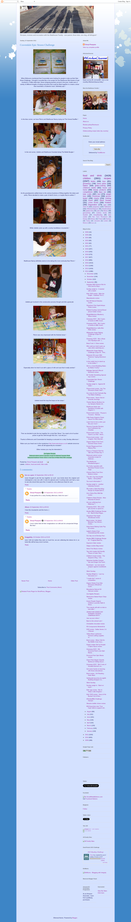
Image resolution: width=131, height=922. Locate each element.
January (90, 731)
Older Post (74, 581)
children (27, 464)
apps (105, 205)
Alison (27, 507)
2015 (87, 263)
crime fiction (93, 203)
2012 (87, 271)
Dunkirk (85, 215)
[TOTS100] (87, 830)
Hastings (108, 219)
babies (85, 186)
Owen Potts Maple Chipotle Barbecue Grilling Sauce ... (95, 660)
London (106, 221)
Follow (85, 809)
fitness (106, 211)
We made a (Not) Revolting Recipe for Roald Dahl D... (95, 489)
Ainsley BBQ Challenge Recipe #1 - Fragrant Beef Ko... (96, 539)
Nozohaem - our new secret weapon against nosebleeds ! (96, 566)
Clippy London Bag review (94, 546)
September (90, 282)
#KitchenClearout (92, 209)
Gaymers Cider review (93, 543)
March (89, 725)
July (88, 714)
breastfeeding (98, 215)
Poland (100, 219)
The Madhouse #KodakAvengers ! (93, 462)
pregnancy (96, 207)
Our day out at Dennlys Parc (95, 535)
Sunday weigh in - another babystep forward (94, 485)
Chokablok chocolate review (95, 624)
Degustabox (92, 205)
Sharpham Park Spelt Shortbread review (93, 516)
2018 (87, 254)
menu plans (101, 184)
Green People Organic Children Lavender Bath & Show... (95, 602)
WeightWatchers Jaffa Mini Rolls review (95, 329)
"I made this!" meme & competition (93, 579)
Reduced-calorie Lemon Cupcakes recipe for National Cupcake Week (49, 455)
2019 (87, 251)
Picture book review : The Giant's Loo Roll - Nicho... (95, 433)
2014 (87, 265)
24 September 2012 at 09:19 (44, 475)
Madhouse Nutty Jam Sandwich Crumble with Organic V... (94, 408)
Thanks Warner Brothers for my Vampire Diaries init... (95, 403)
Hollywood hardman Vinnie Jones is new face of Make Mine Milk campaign (50, 457)
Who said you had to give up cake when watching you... (95, 347)
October (90, 279)
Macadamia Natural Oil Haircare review (93, 590)
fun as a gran (29, 475)
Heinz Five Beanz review (94, 548)
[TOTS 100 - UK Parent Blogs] (91, 829)
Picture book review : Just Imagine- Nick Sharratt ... (95, 438)
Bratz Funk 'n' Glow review (95, 343)
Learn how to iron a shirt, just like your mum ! (95, 422)
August (89, 711)
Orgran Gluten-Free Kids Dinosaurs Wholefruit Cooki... (94, 584)
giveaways (87, 184)
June (88, 717)
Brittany (93, 219)
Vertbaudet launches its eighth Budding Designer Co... (96, 679)
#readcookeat (106, 209)
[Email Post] (47, 462)
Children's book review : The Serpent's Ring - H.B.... (95, 556)
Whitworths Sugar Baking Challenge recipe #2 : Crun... (94, 334)
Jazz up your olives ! (93, 618)
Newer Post (25, 581)
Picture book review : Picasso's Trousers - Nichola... (96, 413)
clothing (108, 198)
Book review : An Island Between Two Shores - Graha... (94, 522)
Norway (85, 219)
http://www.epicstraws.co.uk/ (58, 443)
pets (98, 211)
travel (90, 200)
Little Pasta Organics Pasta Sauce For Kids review (95, 418)
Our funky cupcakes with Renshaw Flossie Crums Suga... (95, 467)
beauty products (99, 190)
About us (86, 121)
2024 (87, 237)
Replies (29, 489)
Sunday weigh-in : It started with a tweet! (95, 290)
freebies (108, 203)
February (90, 728)
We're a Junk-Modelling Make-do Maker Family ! (96, 366)
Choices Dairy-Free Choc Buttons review (94, 473)
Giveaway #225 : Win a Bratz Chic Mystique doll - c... (95, 339)
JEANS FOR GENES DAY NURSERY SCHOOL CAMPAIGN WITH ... (94, 613)
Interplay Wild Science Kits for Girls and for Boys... (96, 285)
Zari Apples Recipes (50, 453)
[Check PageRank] (87, 751)
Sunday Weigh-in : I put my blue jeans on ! (95, 575)
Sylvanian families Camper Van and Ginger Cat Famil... (96, 561)
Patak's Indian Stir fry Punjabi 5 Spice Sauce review (95, 645)
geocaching (86, 213)
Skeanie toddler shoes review (96, 703)
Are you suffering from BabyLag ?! (93, 503)
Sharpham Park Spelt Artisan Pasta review (95, 306)
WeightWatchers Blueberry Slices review (95, 315)
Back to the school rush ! (94, 621)
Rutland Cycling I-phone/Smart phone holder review (96, 310)
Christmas (96, 196)
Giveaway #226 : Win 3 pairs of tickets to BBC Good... (95, 324)
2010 (87, 737)
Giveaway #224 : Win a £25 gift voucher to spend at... (95, 507)
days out (102, 192)
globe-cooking (100, 186)
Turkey (88, 221)
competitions (88, 192)
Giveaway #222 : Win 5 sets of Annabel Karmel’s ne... (96, 665)
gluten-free (89, 211)
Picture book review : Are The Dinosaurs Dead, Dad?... (96, 389)
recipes (107, 178)
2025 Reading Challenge (96, 852)
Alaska (92, 223)
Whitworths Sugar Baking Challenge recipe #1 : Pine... (96, 351)
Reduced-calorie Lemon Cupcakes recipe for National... (94, 457)
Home (50, 581)
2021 (87, 246)
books (93, 181)
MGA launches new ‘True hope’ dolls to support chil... (96, 707)
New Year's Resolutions (100, 217)
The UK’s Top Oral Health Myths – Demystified (94, 477)
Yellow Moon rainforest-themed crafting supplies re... (95, 635)
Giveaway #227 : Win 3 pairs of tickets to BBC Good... (95, 319)
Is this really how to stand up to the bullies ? (95, 362)
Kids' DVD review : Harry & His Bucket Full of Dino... (96, 695)
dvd (98, 194)
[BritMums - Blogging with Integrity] (94, 872)
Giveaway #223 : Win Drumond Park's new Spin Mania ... (95, 650)
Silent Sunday (105, 200)
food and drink (35, 464)
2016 (87, 260)
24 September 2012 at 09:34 (39, 507)
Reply (27, 485)
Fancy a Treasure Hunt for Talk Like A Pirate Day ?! (95, 451)
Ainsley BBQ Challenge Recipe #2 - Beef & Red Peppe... (96, 512)
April (88, 723)
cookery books (101, 213)
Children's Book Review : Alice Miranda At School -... (96, 498)
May (88, 720)
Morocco (85, 223)
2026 (87, 232)
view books (105, 862)
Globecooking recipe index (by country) (95, 131)
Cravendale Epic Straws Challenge (94, 380)
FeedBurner (101, 152)
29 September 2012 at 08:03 (53, 492)
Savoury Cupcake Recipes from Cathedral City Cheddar (95, 428)
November (90, 276)
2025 (87, 235)
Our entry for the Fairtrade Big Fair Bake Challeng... (96, 394)
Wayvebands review (92, 298)
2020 (87, 249)
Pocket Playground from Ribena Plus (94, 447)
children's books (89, 188)
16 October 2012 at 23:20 (41, 537)
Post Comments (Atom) (54, 587)
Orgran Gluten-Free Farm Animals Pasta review (94, 442)
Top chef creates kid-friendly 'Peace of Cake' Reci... (95, 552)
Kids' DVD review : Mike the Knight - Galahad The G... (95, 294)
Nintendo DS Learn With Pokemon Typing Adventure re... (96, 356)
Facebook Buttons (91, 799)
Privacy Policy (87, 128)
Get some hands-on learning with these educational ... (95, 669)
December (90, 274)
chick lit (85, 207)
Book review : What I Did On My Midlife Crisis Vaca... (95, 641)
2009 (87, 740)
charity (96, 198)
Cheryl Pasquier (35, 492)
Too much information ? (94, 481)
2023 (87, 240)
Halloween (107, 207)
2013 (87, 268)
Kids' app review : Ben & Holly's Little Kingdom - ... (95, 690)
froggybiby (29, 537)
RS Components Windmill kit (95, 626)
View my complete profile (91, 47)
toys (104, 181)
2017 (87, 257)
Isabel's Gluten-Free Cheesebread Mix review (95, 532)
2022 (87, 243)
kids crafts (44, 464)
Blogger (74, 918)
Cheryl (91, 855)
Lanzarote (97, 221)
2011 (87, 734)
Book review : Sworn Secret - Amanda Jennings (95, 398)
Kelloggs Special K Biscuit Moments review (94, 371)
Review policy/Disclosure (91, 124)
